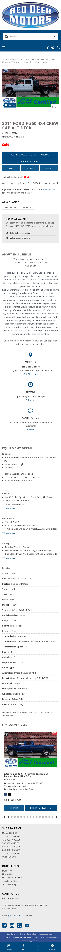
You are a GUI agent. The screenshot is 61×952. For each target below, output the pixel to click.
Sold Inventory (9, 884)
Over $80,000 (9, 856)
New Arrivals (8, 874)
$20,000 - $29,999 (11, 836)
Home (5, 59)
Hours (29, 915)
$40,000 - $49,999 (11, 843)
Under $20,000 (9, 832)
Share (30, 168)
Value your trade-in (20, 238)
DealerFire (7, 937)
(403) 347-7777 (16, 915)
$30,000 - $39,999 (11, 839)
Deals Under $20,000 (12, 877)
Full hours (30, 400)
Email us (30, 429)
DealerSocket (26, 937)
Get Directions (30, 374)
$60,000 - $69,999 (11, 849)
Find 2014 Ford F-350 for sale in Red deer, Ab (29, 59)
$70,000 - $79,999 (11, 853)
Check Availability (30, 161)
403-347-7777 (50, 189)
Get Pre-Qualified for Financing (30, 154)
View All (11, 105)
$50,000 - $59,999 (11, 846)
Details (14, 807)
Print (49, 168)
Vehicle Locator (9, 880)
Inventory (7, 870)
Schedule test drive (20, 233)
